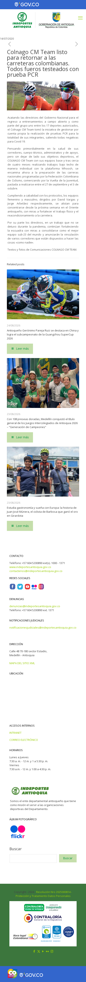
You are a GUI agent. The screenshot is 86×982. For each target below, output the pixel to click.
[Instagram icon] (51, 951)
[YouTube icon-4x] (27, 589)
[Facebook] (12, 589)
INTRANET (15, 733)
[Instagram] (41, 589)
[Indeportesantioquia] (43, 19)
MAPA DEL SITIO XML (22, 663)
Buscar (15, 848)
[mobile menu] (80, 17)
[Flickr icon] (47, 951)
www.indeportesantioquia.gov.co (30, 567)
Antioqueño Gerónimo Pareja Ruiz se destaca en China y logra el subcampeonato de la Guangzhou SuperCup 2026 (43, 334)
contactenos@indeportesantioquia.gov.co (35, 571)
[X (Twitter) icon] (38, 951)
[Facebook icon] (34, 951)
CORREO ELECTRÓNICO (23, 740)
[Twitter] (20, 589)
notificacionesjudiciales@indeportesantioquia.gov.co (42, 627)
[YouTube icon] (43, 951)
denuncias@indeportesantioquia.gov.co (34, 606)
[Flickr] (34, 589)
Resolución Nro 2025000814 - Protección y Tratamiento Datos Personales (44, 894)
